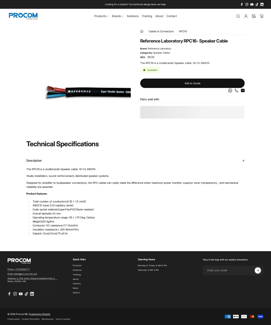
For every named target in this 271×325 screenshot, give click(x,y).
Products (77, 265)
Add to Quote (192, 83)
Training (77, 274)
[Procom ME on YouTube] (21, 294)
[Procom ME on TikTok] (26, 294)
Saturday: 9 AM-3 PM (148, 270)
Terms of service (63, 319)
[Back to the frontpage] (141, 31)
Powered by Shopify (39, 314)
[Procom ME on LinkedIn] (32, 294)
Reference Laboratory (159, 48)
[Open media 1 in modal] (78, 82)
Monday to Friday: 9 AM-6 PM (152, 265)
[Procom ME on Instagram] (15, 294)
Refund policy (48, 319)
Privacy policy (14, 319)
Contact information (31, 319)
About (76, 279)
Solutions (77, 270)
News (75, 288)
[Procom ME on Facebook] (9, 294)
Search (76, 292)
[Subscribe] (258, 270)
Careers (77, 283)
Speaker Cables (161, 52)
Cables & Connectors (161, 31)
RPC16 (151, 57)
